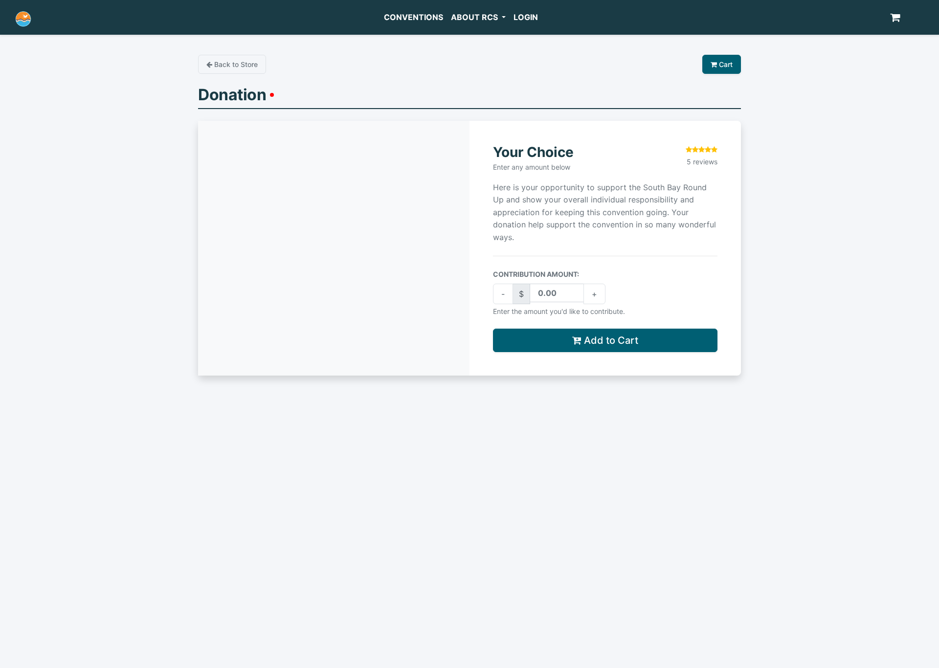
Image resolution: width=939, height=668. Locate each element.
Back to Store (235, 64)
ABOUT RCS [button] (475, 17)
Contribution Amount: (536, 274)
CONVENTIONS (413, 17)
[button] (899, 17)
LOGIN (526, 17)
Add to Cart (609, 340)
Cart (725, 64)
